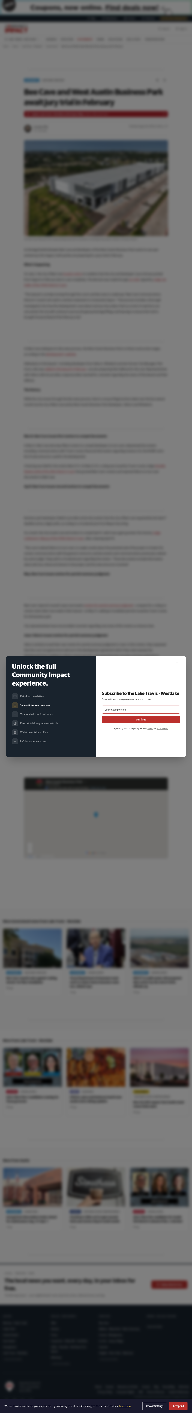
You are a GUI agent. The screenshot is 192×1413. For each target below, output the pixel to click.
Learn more (125, 1406)
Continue (141, 719)
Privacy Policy (162, 728)
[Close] (177, 663)
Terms (150, 728)
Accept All (178, 1406)
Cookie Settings (154, 1406)
